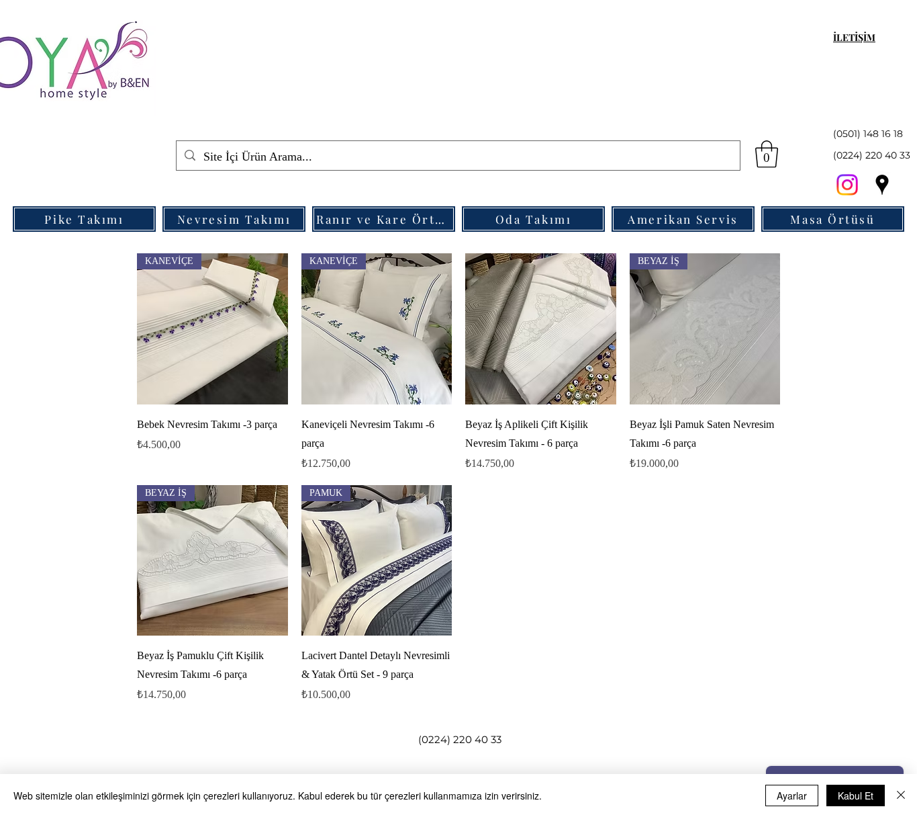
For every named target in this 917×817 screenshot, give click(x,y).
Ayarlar (792, 795)
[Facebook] (847, 185)
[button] (766, 153)
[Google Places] (882, 185)
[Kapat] (901, 795)
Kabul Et (855, 795)
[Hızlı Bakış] (540, 328)
